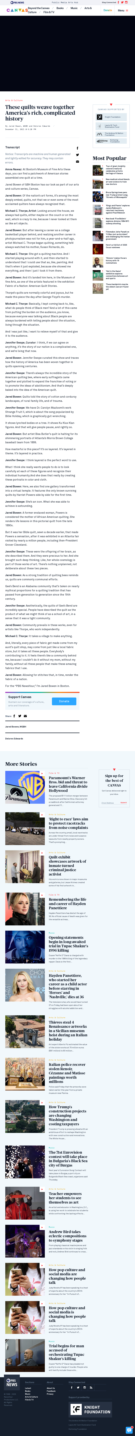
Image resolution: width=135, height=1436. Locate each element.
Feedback (51, 1391)
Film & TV (48, 12)
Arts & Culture (14, 101)
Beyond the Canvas (38, 8)
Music (74, 8)
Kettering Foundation (78, 1429)
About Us (51, 1388)
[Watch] (25, 787)
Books (60, 8)
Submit (123, 803)
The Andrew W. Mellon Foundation (83, 1421)
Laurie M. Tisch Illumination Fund (82, 1425)
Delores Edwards (41, 126)
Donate (107, 10)
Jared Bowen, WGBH (18, 126)
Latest (28, 1388)
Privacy (50, 1394)
